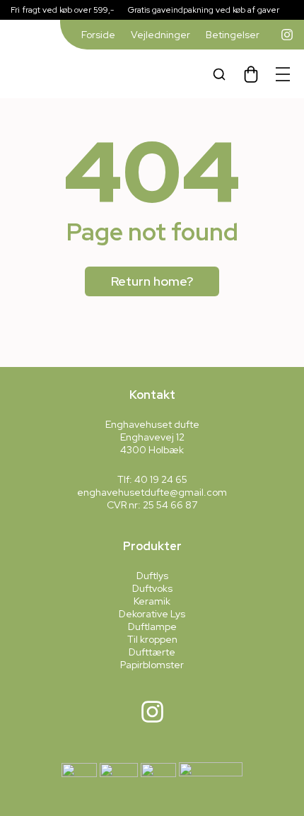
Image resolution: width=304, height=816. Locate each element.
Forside (98, 34)
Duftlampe (152, 626)
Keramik (152, 601)
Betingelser (232, 34)
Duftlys (152, 575)
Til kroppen (152, 639)
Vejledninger (160, 34)
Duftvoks (152, 588)
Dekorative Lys (152, 613)
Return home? (152, 281)
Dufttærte (152, 652)
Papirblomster (152, 664)
